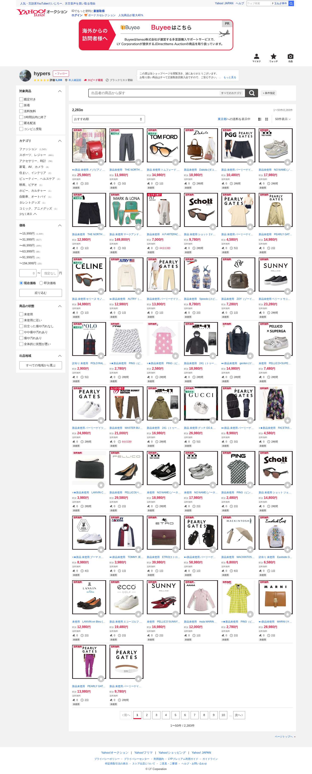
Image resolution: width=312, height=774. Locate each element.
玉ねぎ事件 (280, 3)
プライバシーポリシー (107, 758)
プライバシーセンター (136, 758)
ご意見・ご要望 (168, 763)
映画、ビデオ (31, 184)
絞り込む (41, 292)
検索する (251, 93)
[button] (40, 91)
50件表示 (281, 119)
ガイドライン (210, 758)
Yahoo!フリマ (143, 752)
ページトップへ (284, 736)
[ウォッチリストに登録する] (101, 162)
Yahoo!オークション (114, 752)
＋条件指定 (268, 93)
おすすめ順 (81, 119)
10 (223, 715)
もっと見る (229, 77)
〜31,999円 (31, 239)
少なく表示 (25, 213)
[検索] (291, 3)
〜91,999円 (30, 257)
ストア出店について (143, 763)
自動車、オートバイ (35, 196)
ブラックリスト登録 (121, 80)
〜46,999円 (31, 245)
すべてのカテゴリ (231, 93)
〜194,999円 (31, 263)
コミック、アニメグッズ (38, 208)
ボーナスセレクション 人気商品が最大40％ (115, 15)
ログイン (77, 15)
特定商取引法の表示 (116, 763)
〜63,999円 (30, 251)
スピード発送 (95, 80)
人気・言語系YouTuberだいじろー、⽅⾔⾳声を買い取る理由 (57, 3)
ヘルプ (240, 3)
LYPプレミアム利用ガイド (183, 758)
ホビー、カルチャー (35, 190)
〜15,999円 (32, 233)
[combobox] (154, 93)
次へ (238, 715)
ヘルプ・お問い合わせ (194, 763)
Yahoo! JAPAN (224, 3)
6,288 (59, 80)
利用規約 (159, 758)
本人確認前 (75, 80)
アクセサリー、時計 (36, 161)
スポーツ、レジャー (37, 155)
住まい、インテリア (35, 172)
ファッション (33, 149)
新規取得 (99, 11)
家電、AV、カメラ (34, 166)
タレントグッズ (32, 202)
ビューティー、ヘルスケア (40, 178)
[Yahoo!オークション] (42, 10)
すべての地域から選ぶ (41, 365)
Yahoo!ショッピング (172, 752)
